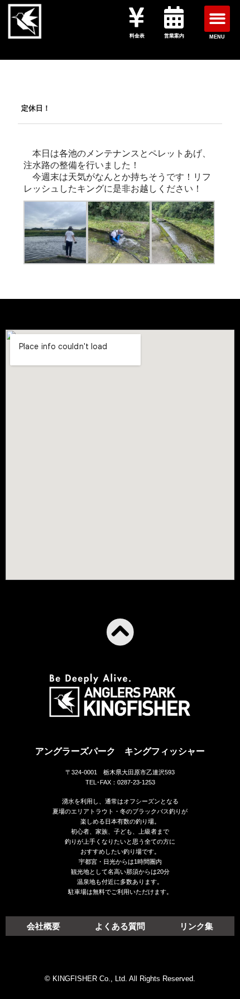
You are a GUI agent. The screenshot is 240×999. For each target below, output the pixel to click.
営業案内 (174, 36)
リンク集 (196, 926)
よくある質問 (120, 926)
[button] (217, 19)
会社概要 (43, 926)
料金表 (137, 36)
